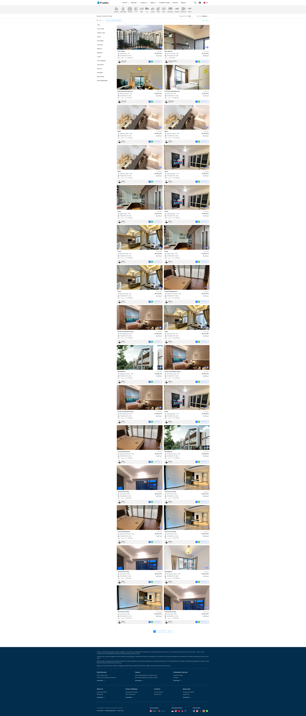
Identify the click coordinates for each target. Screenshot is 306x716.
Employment (157, 694)
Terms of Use (120, 710)
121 (169, 631)
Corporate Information (132, 692)
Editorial (133, 2)
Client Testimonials (102, 675)
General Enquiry (158, 692)
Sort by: (202, 16)
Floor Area (100, 44)
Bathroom (99, 52)
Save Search (205, 20)
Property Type (101, 32)
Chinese (163, 711)
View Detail (157, 61)
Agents (152, 2)
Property (143, 2)
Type (98, 24)
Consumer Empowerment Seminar (106, 677)
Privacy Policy (100, 710)
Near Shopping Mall (102, 80)
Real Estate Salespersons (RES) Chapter (146, 677)
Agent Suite (186, 694)
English (154, 711)
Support (183, 2)
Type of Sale (100, 28)
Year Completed (101, 60)
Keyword (99, 68)
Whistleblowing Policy (110, 710)
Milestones (100, 694)
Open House (100, 64)
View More (100, 680)
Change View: (185, 16)
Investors (175, 2)
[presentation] (158, 47)
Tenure (99, 56)
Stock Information (130, 694)
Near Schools (100, 76)
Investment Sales (178, 675)
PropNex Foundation (188, 692)
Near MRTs (100, 72)
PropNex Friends (164, 2)
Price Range (100, 40)
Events (124, 2)
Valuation (175, 677)
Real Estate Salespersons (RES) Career (146, 675)
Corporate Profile (102, 692)
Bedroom (99, 48)
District (99, 36)
